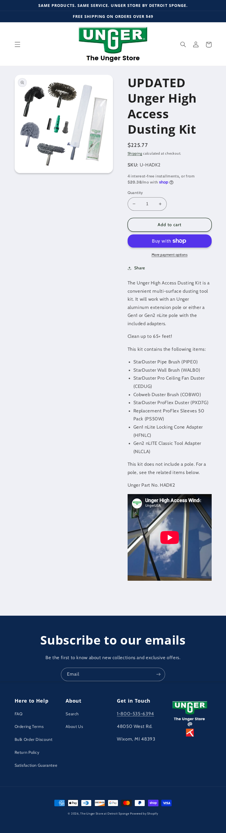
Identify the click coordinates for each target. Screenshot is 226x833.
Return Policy (27, 752)
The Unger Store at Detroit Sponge (104, 813)
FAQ (19, 713)
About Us (74, 726)
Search (72, 713)
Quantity (135, 192)
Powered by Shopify (144, 813)
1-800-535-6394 (135, 713)
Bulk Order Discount (34, 739)
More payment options (170, 255)
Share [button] (139, 267)
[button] (17, 44)
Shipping (135, 153)
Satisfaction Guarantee (36, 765)
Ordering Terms (29, 726)
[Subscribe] (158, 674)
